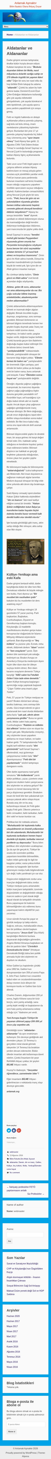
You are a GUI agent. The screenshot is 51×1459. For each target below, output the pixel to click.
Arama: (10, 1229)
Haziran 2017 (13, 1321)
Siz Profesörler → (35, 1194)
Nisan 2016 (12, 1367)
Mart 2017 (11, 1336)
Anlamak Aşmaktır (26, 3)
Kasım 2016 (12, 1346)
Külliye (9, 1166)
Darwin (21, 1162)
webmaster (14, 1152)
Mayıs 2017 (12, 1326)
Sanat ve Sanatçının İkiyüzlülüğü (22, 1263)
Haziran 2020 (13, 1316)
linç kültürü (17, 1166)
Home (10, 35)
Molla (25, 1166)
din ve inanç (30, 1162)
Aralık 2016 (12, 1341)
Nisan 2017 (12, 1331)
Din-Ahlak (24, 1159)
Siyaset (32, 1159)
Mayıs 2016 (12, 1362)
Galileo (38, 1162)
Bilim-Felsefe (15, 1159)
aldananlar (14, 1162)
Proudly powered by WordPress (21, 1453)
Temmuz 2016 (13, 1357)
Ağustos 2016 (13, 1352)
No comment (15, 1173)
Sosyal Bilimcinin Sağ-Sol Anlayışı (23, 1286)
